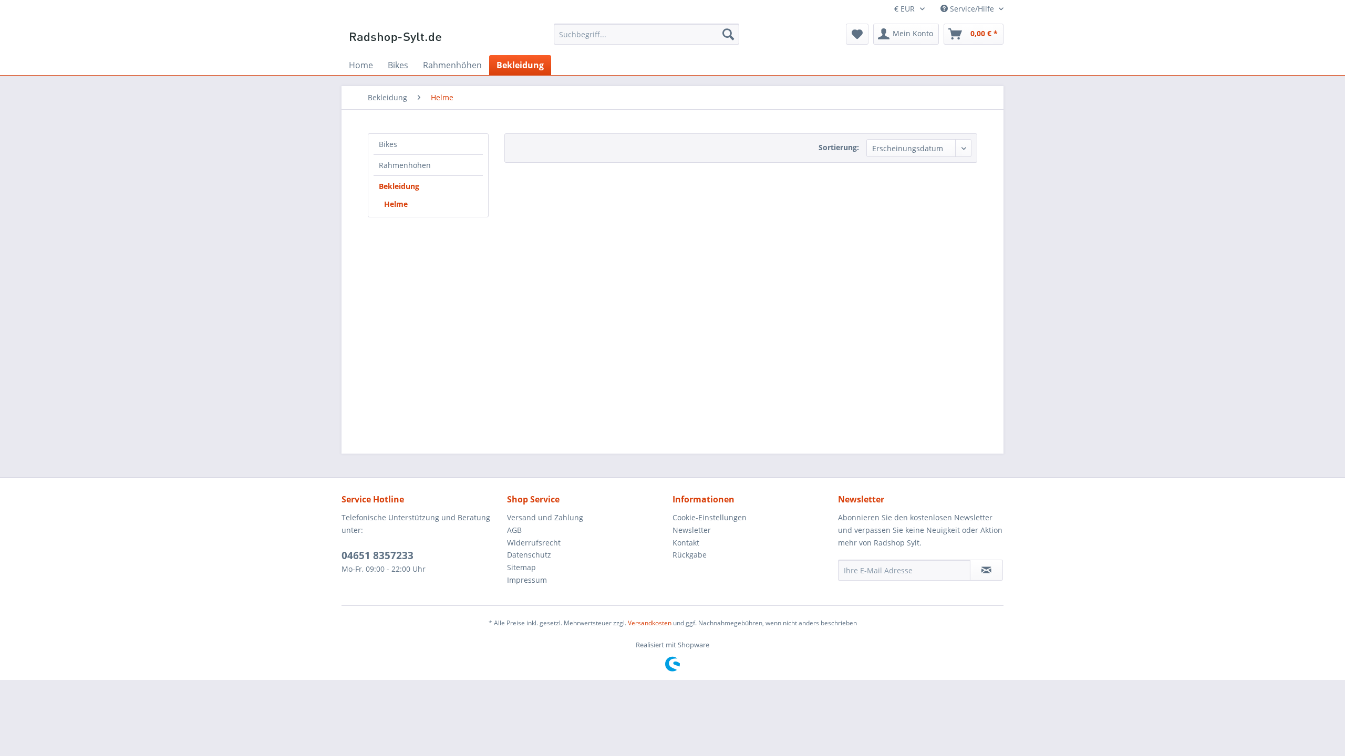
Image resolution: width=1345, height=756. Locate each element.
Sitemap (521, 567)
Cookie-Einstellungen (709, 517)
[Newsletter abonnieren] (986, 570)
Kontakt (685, 543)
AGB (514, 530)
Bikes (388, 144)
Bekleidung (399, 186)
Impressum (527, 580)
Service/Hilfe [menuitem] (972, 9)
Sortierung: (839, 147)
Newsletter (691, 530)
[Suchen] (728, 34)
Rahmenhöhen (405, 165)
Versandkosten (649, 622)
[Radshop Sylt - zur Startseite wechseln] (395, 37)
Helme (396, 204)
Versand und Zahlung (545, 517)
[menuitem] (646, 34)
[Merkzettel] (857, 34)
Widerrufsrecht (534, 543)
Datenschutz (529, 555)
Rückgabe (689, 555)
